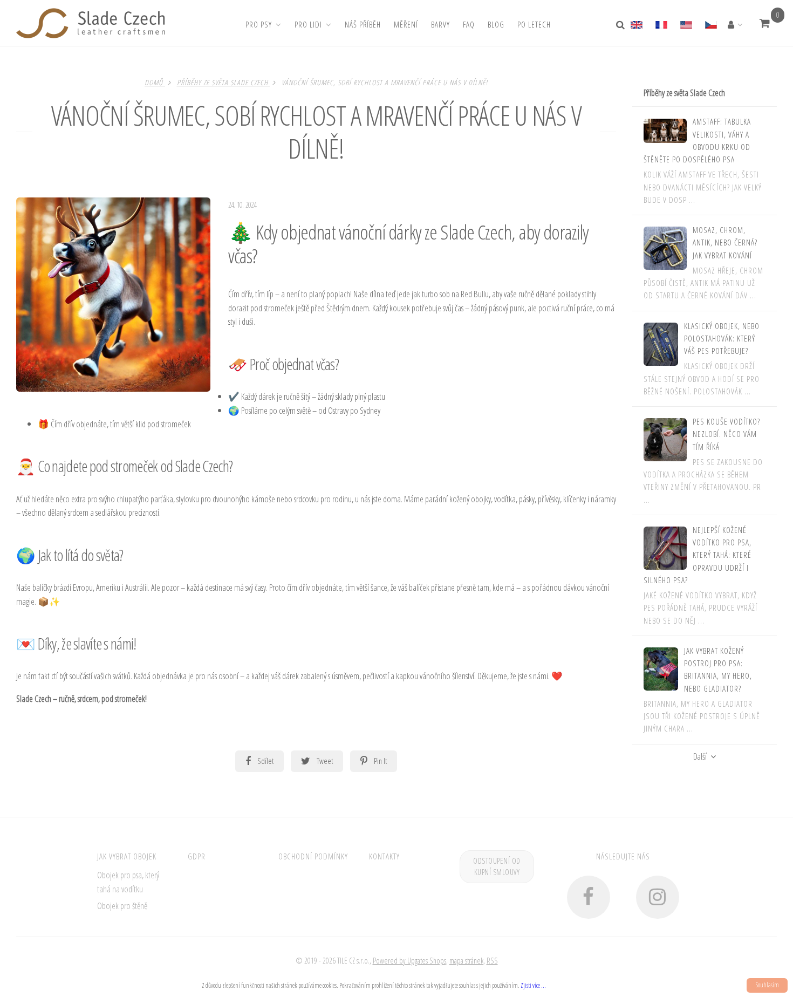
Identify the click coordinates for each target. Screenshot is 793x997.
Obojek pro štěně (122, 905)
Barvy (440, 24)
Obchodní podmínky (313, 856)
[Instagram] (657, 897)
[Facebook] (588, 897)
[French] (660, 23)
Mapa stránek (466, 960)
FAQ (469, 24)
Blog (496, 24)
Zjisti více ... (533, 985)
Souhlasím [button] (767, 984)
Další (700, 756)
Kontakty (384, 856)
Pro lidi (308, 24)
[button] (764, 23)
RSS (492, 960)
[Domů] (90, 23)
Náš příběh (363, 24)
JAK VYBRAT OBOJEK (126, 856)
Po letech (534, 24)
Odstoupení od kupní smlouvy (497, 867)
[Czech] (710, 23)
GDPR (197, 856)
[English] (639, 23)
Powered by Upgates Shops (409, 960)
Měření (406, 24)
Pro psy (258, 24)
